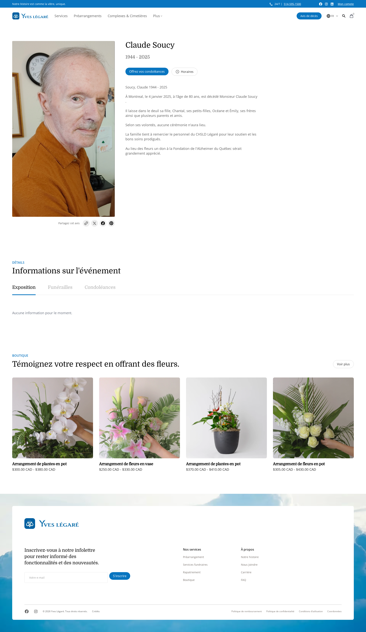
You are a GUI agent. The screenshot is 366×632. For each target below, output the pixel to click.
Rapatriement (192, 572)
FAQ (243, 580)
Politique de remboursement (246, 611)
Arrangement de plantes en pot (39, 464)
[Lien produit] (52, 427)
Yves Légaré (57, 611)
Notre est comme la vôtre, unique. (39, 4)
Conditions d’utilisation (311, 611)
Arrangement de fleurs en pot (299, 464)
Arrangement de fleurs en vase (126, 464)
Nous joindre (249, 564)
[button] (344, 16)
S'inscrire (119, 576)
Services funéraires (195, 564)
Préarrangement (193, 557)
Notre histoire (250, 557)
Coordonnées (334, 611)
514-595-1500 (292, 4)
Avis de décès (309, 16)
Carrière (246, 572)
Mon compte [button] (346, 4)
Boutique (189, 580)
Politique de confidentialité (280, 611)
